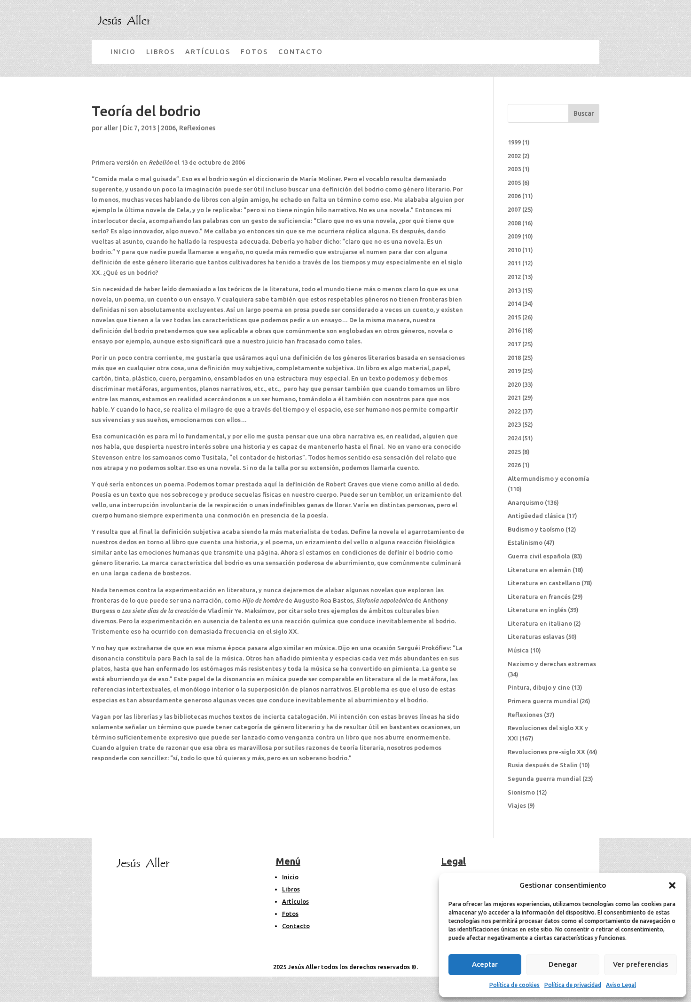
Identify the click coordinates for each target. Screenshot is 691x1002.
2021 (514, 397)
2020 (514, 384)
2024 (514, 438)
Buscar (583, 113)
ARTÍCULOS (207, 52)
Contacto (296, 925)
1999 (514, 142)
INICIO (123, 52)
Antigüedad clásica (536, 515)
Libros (291, 889)
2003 (514, 169)
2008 (514, 223)
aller (111, 128)
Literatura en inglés (537, 609)
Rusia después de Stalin (543, 765)
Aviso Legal (621, 985)
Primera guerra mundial (543, 701)
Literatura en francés (539, 596)
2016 (514, 330)
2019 (514, 370)
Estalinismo (525, 542)
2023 (514, 424)
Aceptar (485, 964)
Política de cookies (514, 985)
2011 (514, 263)
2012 (514, 276)
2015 (514, 317)
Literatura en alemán (539, 569)
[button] (672, 885)
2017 (514, 344)
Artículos (295, 901)
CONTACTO (300, 52)
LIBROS (160, 52)
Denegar (563, 964)
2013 (514, 290)
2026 (514, 464)
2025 (514, 451)
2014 (514, 303)
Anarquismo (525, 502)
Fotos (290, 913)
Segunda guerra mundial (544, 778)
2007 (514, 209)
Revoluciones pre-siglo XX (546, 751)
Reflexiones (197, 128)
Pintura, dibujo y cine (539, 687)
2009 (514, 236)
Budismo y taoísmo (536, 529)
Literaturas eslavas (536, 636)
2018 (514, 357)
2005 (514, 182)
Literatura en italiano (540, 623)
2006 (168, 128)
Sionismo (521, 792)
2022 (514, 411)
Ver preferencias (640, 964)
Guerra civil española (539, 556)
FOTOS (254, 52)
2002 (514, 155)
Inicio (290, 877)
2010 (514, 250)
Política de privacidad (572, 985)
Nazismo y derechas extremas (552, 663)
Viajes (517, 805)
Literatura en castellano (544, 583)
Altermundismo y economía (548, 478)
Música (518, 650)
